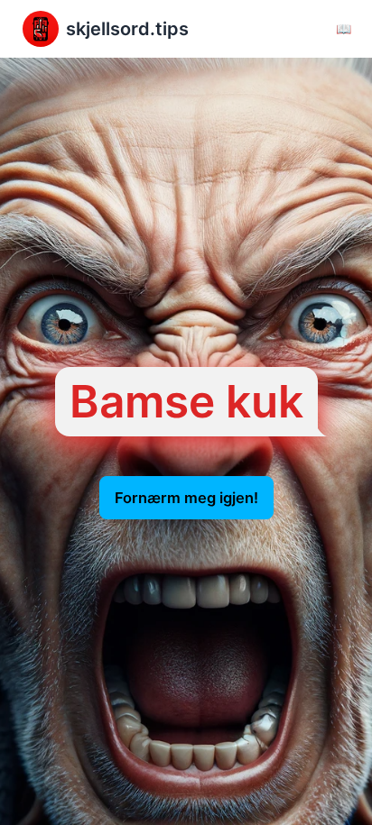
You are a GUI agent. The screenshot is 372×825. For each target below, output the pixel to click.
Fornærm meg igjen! (186, 497)
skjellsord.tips (127, 29)
